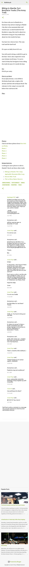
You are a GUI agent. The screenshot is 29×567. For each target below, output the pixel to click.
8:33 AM (9, 287)
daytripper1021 (11, 197)
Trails (19, 184)
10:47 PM (9, 226)
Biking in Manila (6, 182)
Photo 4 (4, 156)
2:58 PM (9, 332)
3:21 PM (9, 215)
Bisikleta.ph (7, 2)
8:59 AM (9, 235)
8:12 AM (9, 372)
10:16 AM (9, 384)
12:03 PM (9, 353)
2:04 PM (9, 307)
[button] (3, 18)
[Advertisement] (14, 438)
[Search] (27, 2)
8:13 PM (9, 255)
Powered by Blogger (15, 561)
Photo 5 (4, 158)
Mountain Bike (6, 184)
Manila (22, 182)
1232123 (9, 388)
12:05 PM (9, 363)
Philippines (14, 184)
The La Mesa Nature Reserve (14, 179)
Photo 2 (4, 151)
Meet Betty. (4, 545)
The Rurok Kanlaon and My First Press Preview (13, 505)
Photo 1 (4, 148)
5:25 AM (9, 344)
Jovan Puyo (10, 230)
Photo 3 (4, 153)
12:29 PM (9, 317)
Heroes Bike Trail (10, 176)
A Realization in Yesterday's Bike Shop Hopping (13, 519)
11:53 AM (9, 296)
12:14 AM (9, 393)
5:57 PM (9, 402)
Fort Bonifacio (15, 182)
